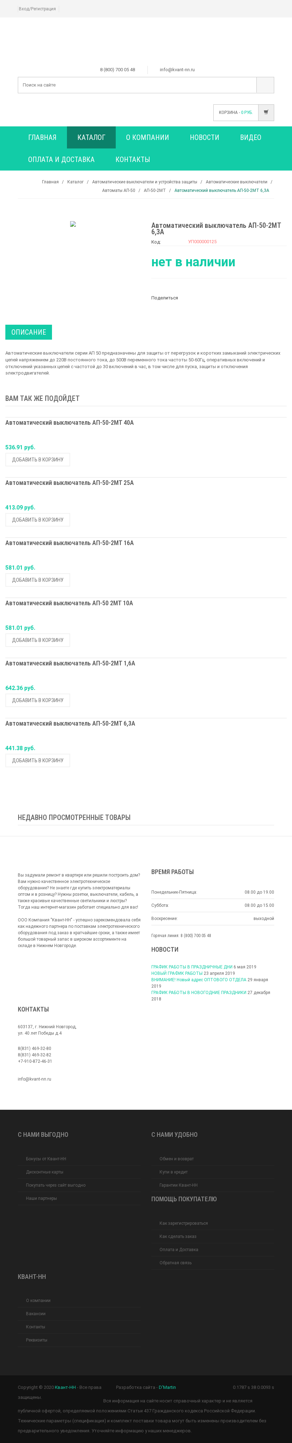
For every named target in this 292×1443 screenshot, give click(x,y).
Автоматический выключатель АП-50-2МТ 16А (69, 543)
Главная (42, 137)
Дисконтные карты (44, 1172)
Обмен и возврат (177, 1158)
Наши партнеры (41, 1198)
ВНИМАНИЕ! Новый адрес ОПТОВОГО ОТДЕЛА (198, 979)
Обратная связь (176, 1262)
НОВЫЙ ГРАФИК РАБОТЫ (177, 973)
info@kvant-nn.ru (34, 1079)
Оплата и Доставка (61, 159)
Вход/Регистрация (37, 8)
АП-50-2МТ (155, 190)
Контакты (132, 159)
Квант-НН (65, 1387)
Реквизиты (36, 1340)
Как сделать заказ (178, 1236)
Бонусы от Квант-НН (46, 1158)
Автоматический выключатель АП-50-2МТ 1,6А (70, 663)
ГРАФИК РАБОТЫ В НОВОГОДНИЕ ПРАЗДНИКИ (198, 992)
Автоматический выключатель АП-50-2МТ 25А (69, 483)
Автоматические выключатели (236, 181)
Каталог (91, 137)
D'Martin (167, 1387)
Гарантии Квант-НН (179, 1185)
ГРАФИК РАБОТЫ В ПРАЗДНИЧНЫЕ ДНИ (192, 966)
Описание (28, 332)
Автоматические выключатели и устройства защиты (144, 181)
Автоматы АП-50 (118, 190)
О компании (147, 137)
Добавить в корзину (37, 459)
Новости (204, 137)
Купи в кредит (174, 1172)
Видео (250, 137)
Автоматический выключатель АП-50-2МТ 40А (69, 422)
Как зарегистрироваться (184, 1223)
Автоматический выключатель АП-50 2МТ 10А (69, 603)
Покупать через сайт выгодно (55, 1185)
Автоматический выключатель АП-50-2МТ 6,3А (70, 723)
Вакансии (36, 1313)
